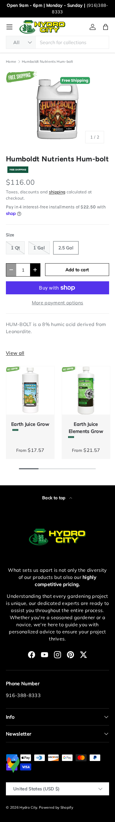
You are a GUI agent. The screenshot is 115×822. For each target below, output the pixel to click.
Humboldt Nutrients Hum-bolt (47, 61)
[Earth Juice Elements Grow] (86, 390)
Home (11, 61)
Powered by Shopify (56, 807)
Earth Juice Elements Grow (86, 427)
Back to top (54, 497)
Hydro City (28, 807)
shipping (57, 192)
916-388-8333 (23, 695)
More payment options (57, 303)
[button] (105, 26)
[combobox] (57, 42)
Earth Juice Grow (30, 424)
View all (15, 353)
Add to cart (77, 269)
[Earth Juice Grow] (30, 390)
